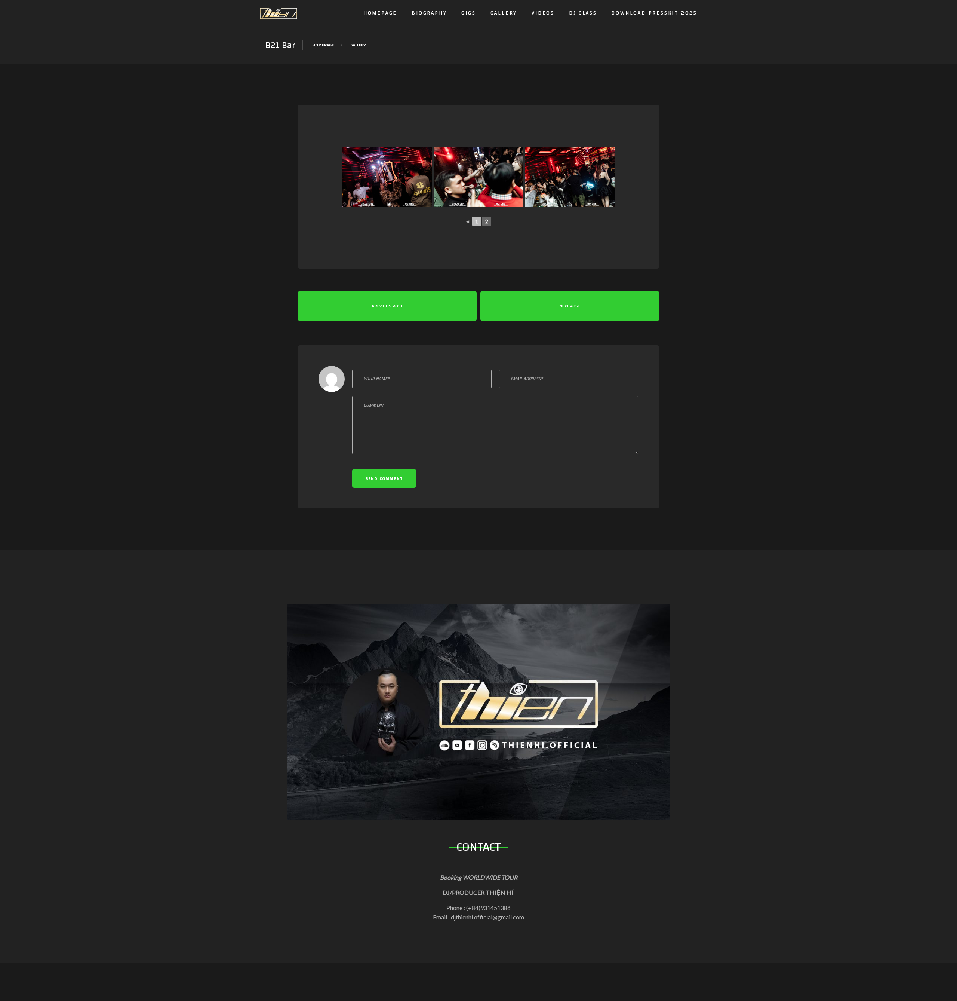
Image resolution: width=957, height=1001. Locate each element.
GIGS (468, 13)
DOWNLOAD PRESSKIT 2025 (654, 13)
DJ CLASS (583, 13)
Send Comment (384, 478)
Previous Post (387, 306)
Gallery (503, 13)
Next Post (570, 306)
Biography (429, 13)
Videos (543, 13)
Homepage (380, 13)
